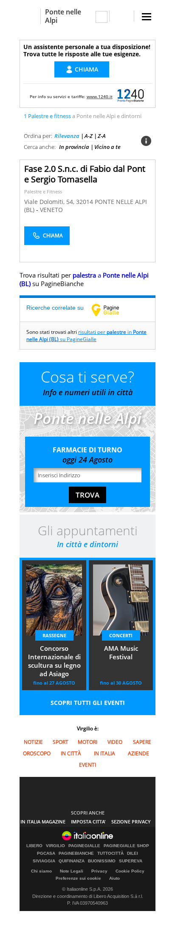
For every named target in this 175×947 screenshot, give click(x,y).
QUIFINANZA (72, 861)
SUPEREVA (130, 861)
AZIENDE (138, 753)
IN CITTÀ (71, 753)
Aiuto (114, 878)
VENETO (51, 210)
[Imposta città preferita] (30, 16)
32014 (84, 202)
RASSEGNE (54, 635)
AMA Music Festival (121, 652)
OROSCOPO (37, 753)
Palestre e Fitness (43, 191)
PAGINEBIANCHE (76, 853)
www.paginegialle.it (112, 309)
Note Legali (71, 871)
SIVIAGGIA (44, 861)
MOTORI (87, 742)
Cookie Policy (130, 871)
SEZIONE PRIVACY (131, 821)
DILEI (132, 853)
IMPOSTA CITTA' (88, 821)
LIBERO (34, 846)
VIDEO (114, 742)
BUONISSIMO (102, 861)
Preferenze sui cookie (78, 878)
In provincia (74, 147)
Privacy (99, 871)
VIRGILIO (55, 846)
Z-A (102, 136)
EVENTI (87, 764)
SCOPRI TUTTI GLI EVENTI (88, 703)
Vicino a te (107, 147)
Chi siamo (41, 871)
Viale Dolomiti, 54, (50, 202)
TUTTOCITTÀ (110, 853)
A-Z (89, 136)
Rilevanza (66, 136)
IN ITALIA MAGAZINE (42, 821)
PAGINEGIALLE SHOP (126, 846)
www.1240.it (100, 96)
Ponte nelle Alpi (63, 16)
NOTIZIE (33, 742)
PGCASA (46, 853)
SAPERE (142, 742)
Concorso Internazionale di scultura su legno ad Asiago (54, 661)
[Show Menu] (146, 16)
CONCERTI (121, 635)
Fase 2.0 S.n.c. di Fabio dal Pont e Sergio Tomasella (84, 174)
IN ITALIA (104, 753)
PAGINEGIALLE (84, 846)
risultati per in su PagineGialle (86, 335)
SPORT (60, 742)
